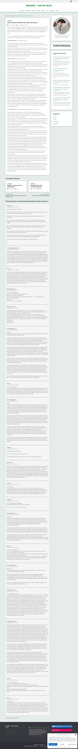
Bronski (18, 25)
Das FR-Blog (27, 10)
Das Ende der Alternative (20, 27)
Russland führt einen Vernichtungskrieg (36, 186)
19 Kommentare (25, 25)
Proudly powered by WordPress (31, 746)
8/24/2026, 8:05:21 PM (44, 727)
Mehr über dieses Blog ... (64, 37)
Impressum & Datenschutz (11, 731)
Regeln (39, 10)
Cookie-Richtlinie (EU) (10, 733)
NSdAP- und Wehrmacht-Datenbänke (14, 186)
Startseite (21, 10)
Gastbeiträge (56, 121)
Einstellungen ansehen (72, 744)
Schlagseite (9, 20)
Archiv (57, 10)
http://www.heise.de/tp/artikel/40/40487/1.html (16, 454)
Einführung (34, 10)
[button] (75, 734)
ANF (47, 10)
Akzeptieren (53, 744)
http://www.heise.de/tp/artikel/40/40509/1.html (16, 507)
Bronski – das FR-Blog (39, 5)
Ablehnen (62, 744)
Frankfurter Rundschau (34, 727)
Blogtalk (55, 117)
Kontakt (43, 10)
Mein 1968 (52, 10)
